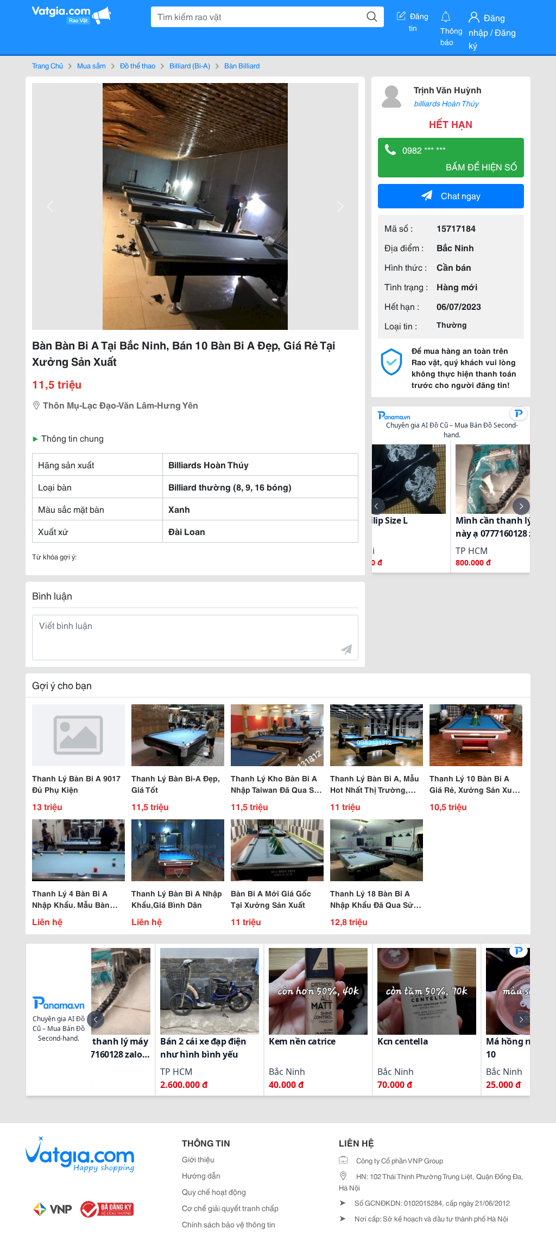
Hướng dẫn (201, 1175)
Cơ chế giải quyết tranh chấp (230, 1207)
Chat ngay (461, 195)
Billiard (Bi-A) (189, 65)
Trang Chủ (47, 65)
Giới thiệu (198, 1159)
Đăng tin (419, 18)
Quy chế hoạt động (214, 1191)
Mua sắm (91, 65)
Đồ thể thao (137, 65)
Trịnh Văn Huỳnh (448, 89)
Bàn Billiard (242, 65)
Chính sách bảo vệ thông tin (228, 1224)
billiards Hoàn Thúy (446, 103)
